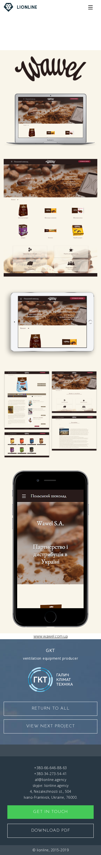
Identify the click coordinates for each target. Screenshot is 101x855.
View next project (50, 726)
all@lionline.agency (50, 779)
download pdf (50, 830)
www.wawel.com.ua (51, 47)
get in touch (50, 812)
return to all (51, 708)
